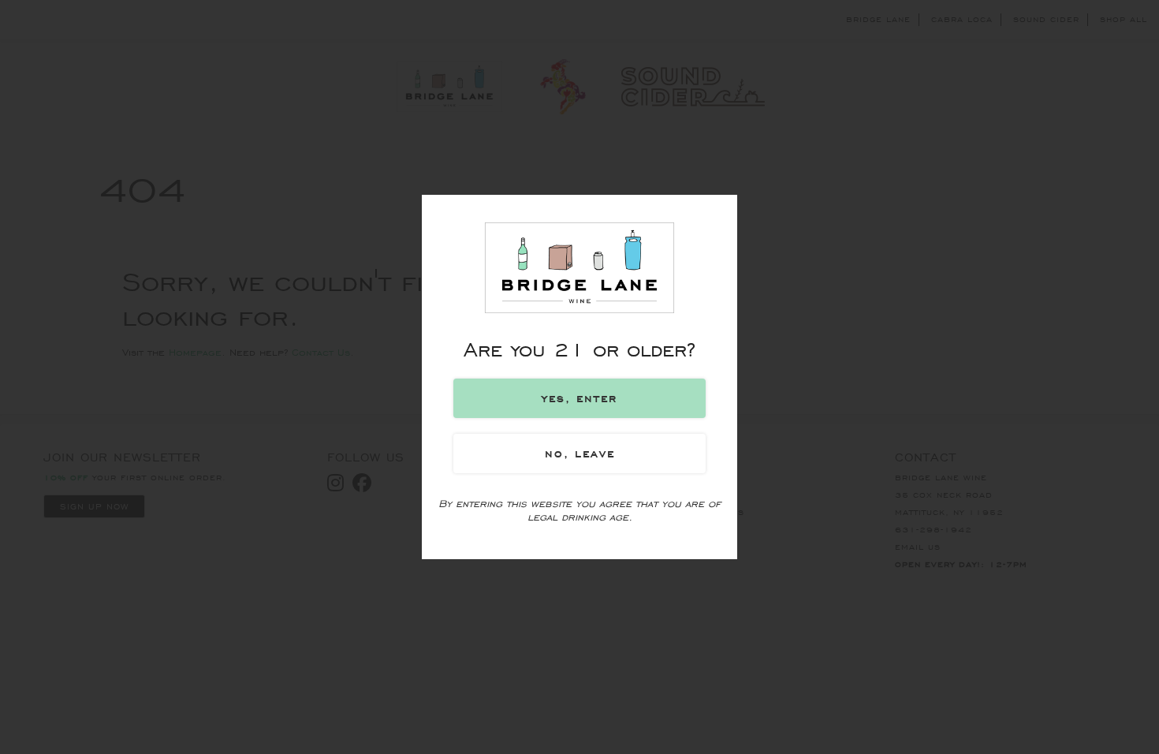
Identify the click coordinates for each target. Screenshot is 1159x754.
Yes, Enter (579, 398)
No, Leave (580, 453)
